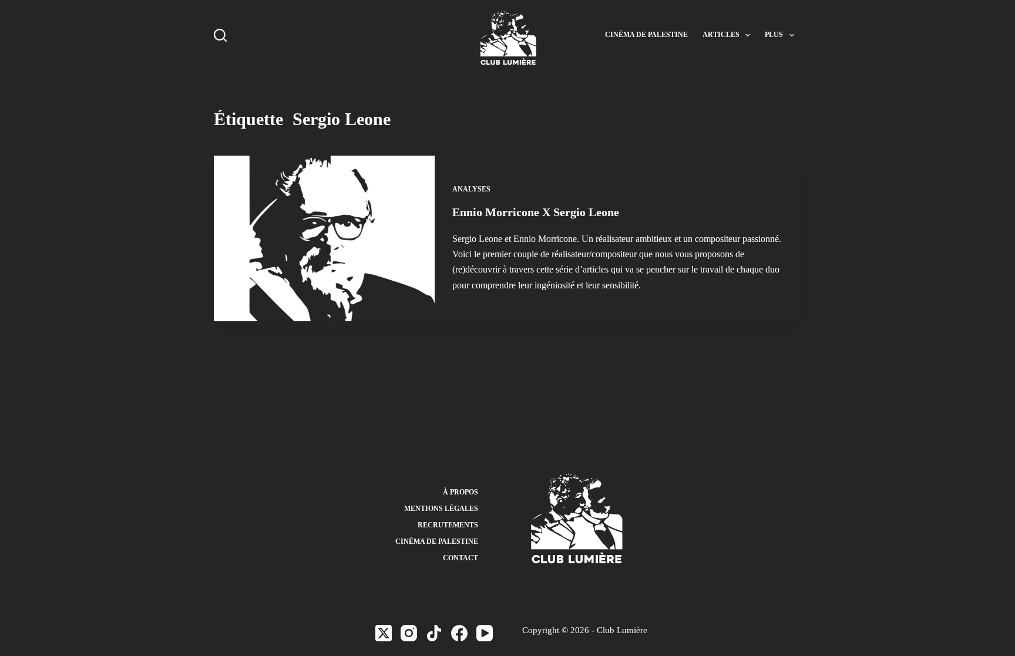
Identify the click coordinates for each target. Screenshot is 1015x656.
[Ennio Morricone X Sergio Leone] (324, 238)
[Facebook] (459, 633)
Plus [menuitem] (774, 35)
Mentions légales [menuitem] (441, 508)
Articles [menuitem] (721, 35)
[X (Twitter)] (383, 633)
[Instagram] (409, 633)
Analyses (471, 189)
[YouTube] (484, 633)
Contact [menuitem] (460, 558)
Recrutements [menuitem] (448, 525)
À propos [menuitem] (460, 492)
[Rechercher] (220, 35)
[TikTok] (434, 633)
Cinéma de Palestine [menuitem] (646, 35)
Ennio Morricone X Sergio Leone (535, 212)
